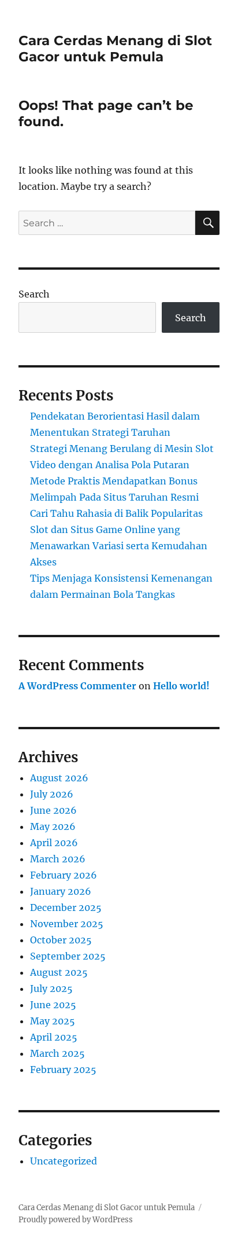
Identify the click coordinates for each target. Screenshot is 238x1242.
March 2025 (57, 1053)
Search (34, 294)
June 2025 (53, 1004)
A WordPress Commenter (77, 686)
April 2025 (53, 1037)
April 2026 (54, 842)
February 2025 (63, 1069)
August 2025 (59, 972)
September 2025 (68, 956)
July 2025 (51, 988)
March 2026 (57, 859)
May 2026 (53, 826)
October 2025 (61, 940)
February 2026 (63, 875)
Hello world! (181, 686)
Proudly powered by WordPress (75, 1220)
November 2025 (66, 923)
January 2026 (60, 891)
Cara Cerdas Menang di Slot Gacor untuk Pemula (115, 48)
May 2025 (52, 1021)
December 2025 (66, 907)
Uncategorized (63, 1161)
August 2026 (59, 778)
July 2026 (51, 794)
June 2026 (53, 810)
